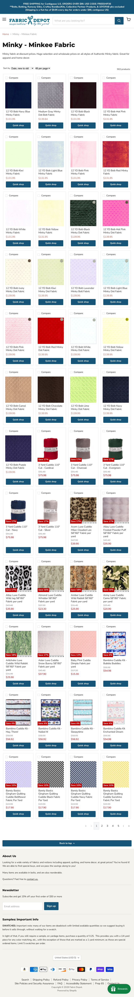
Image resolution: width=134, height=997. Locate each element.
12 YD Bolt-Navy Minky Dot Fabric (112, 407)
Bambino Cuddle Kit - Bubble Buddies (115, 662)
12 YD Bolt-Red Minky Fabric (115, 172)
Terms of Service (100, 979)
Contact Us (113, 983)
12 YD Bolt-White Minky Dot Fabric (81, 348)
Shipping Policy (41, 979)
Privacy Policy (79, 979)
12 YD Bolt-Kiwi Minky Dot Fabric (47, 289)
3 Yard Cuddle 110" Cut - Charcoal (81, 466)
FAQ (60, 983)
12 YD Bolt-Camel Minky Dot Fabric (16, 407)
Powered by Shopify (67, 990)
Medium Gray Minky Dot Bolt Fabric (49, 113)
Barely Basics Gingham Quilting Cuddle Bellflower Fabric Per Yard (16, 795)
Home (5, 34)
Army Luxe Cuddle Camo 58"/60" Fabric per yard (114, 598)
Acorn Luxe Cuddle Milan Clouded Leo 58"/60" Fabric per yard (81, 531)
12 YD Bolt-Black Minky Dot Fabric (80, 231)
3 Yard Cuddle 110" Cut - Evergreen (114, 466)
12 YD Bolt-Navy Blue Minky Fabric (18, 113)
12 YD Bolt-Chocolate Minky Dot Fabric (50, 407)
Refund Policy (60, 979)
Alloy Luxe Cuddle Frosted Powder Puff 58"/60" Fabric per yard (114, 531)
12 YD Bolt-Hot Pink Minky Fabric (114, 113)
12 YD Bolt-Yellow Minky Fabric (48, 231)
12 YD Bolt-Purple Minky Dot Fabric (16, 466)
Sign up (51, 906)
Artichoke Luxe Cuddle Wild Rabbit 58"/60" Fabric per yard (17, 665)
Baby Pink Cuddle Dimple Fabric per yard (81, 663)
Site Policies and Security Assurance (34, 983)
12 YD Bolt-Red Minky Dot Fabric (50, 348)
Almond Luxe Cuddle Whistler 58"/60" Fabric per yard (50, 598)
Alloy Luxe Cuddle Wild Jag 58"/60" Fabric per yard (16, 598)
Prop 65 (99, 983)
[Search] (119, 20)
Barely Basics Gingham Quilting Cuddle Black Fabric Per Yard (49, 795)
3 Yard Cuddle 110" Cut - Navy (16, 528)
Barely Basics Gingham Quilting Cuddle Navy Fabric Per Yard (81, 795)
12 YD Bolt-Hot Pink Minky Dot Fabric (114, 231)
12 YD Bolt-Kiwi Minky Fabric (14, 172)
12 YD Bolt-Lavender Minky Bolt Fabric (82, 289)
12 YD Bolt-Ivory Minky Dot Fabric (15, 289)
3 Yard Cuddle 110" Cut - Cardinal (49, 466)
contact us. (32, 879)
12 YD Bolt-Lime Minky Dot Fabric (80, 407)
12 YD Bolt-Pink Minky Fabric (80, 172)
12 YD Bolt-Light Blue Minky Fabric (50, 172)
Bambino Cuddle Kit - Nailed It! (50, 730)
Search (25, 979)
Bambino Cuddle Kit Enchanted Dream (114, 730)
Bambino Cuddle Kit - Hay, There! (17, 730)
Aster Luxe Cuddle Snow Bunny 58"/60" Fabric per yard (50, 663)
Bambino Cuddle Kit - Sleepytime (82, 730)
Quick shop (18, 125)
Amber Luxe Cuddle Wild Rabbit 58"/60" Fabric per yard (82, 598)
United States (65, 957)
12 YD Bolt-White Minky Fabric (15, 231)
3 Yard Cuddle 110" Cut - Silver (49, 528)
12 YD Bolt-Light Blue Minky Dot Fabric (115, 289)
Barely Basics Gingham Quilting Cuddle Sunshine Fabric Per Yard (113, 795)
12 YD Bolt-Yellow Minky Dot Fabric (113, 348)
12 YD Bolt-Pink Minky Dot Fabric (15, 348)
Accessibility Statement (79, 983)
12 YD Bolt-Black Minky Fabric (80, 113)
